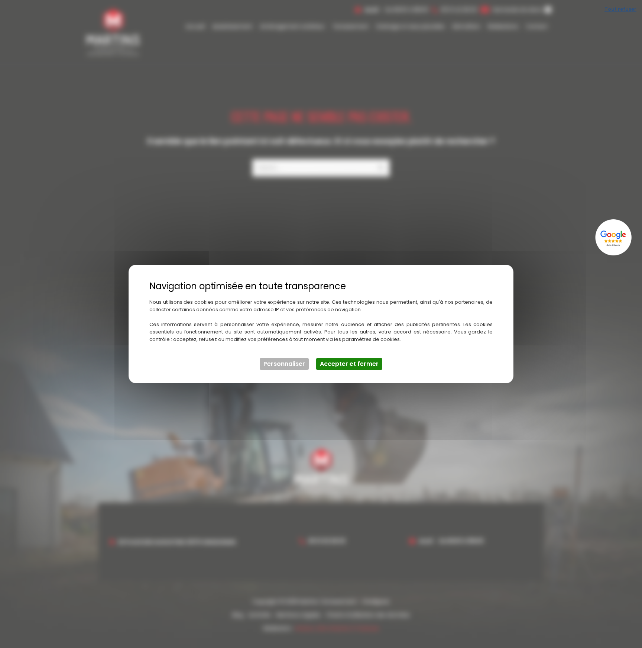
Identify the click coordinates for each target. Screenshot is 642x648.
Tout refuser (620, 9)
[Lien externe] (614, 237)
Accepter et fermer (349, 364)
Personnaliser (284, 364)
